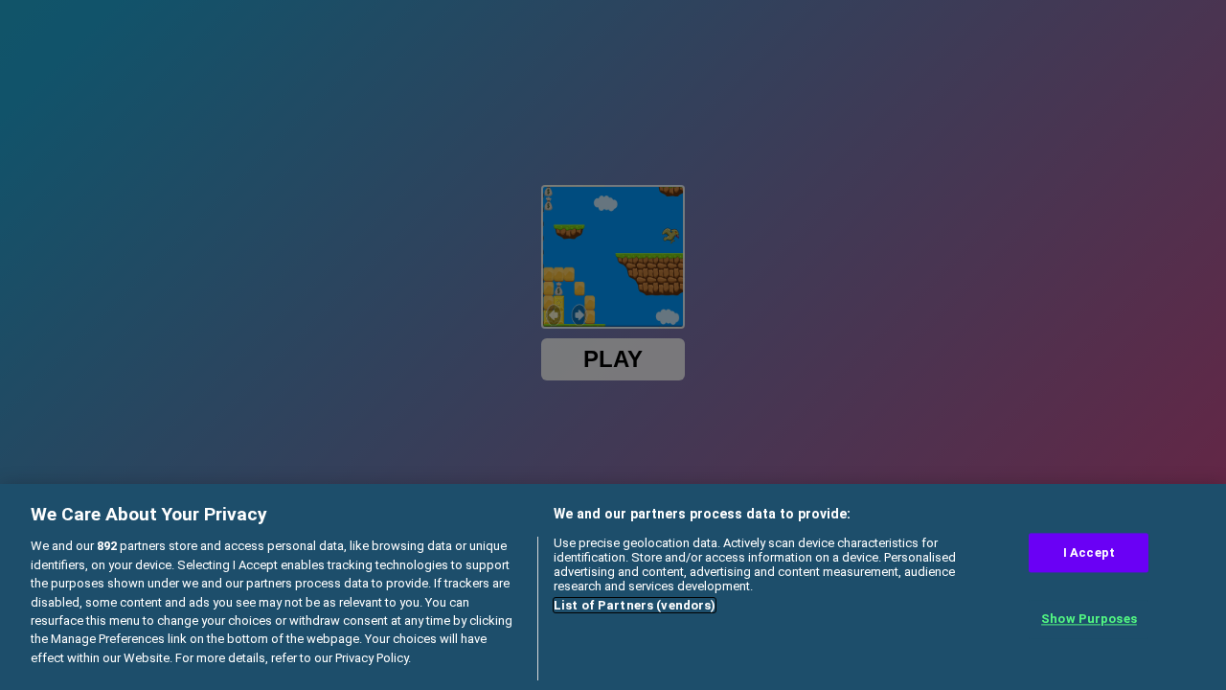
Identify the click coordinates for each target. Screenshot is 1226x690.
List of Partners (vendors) (634, 605)
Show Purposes (1089, 619)
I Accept (1089, 552)
